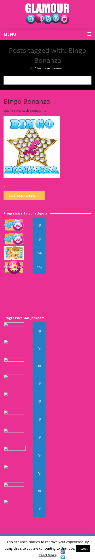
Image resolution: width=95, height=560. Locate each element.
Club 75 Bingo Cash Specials (22, 111)
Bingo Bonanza (27, 101)
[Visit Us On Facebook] (62, 551)
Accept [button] (83, 549)
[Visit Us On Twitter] (62, 557)
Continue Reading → (24, 195)
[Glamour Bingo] (47, 14)
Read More (48, 555)
